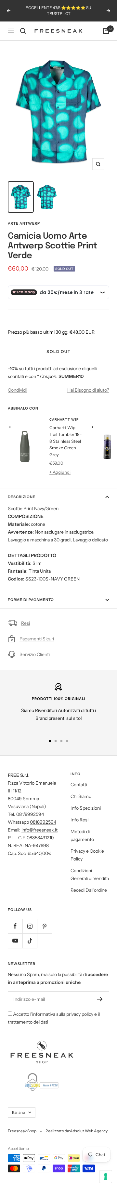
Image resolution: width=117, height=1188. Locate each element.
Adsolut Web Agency (89, 1130)
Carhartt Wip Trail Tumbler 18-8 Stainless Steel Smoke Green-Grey (65, 441)
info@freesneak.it (39, 830)
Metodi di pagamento (82, 835)
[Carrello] (106, 31)
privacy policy (79, 1014)
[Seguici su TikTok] (29, 940)
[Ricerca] (23, 31)
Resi (25, 623)
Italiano (18, 1112)
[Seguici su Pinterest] (44, 926)
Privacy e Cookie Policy (87, 855)
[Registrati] (100, 999)
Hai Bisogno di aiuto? (88, 390)
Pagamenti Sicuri (37, 639)
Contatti (79, 785)
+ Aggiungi (60, 472)
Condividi (17, 390)
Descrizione (21, 497)
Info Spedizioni (86, 808)
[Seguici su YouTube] (15, 940)
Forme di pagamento (31, 599)
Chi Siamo (81, 796)
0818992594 (43, 822)
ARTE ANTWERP (24, 223)
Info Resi (79, 820)
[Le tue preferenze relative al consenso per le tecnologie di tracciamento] (105, 1176)
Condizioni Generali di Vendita (90, 874)
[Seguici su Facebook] (15, 926)
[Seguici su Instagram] (29, 926)
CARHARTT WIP (64, 419)
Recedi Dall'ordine (89, 890)
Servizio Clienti (35, 654)
